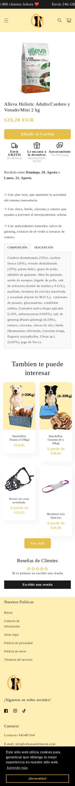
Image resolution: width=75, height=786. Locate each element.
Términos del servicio (18, 659)
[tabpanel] (37, 300)
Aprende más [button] (17, 768)
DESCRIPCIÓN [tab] (43, 247)
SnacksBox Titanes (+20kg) (19, 438)
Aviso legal (11, 634)
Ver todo (38, 543)
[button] (6, 20)
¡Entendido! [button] (37, 778)
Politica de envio (15, 651)
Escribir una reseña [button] (37, 584)
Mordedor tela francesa (56, 515)
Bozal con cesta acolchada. (19, 500)
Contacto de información (12, 623)
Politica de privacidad (18, 643)
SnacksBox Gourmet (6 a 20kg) (56, 440)
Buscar (8, 612)
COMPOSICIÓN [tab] (17, 247)
